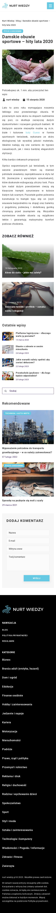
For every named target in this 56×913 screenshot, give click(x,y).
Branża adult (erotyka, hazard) (20, 668)
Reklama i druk (11, 776)
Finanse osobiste (12, 695)
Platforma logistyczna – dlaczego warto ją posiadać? (33, 334)
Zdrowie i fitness (12, 856)
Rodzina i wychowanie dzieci (19, 794)
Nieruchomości (11, 740)
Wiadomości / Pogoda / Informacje (23, 847)
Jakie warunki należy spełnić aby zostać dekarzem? (33, 361)
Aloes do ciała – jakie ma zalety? (23, 272)
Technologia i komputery (17, 838)
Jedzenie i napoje (13, 713)
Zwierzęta (8, 865)
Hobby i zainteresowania (17, 704)
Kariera (6, 722)
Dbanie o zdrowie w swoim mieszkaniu (29, 348)
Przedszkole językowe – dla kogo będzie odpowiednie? (33, 374)
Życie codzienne (13, 31)
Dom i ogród (9, 677)
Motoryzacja (9, 731)
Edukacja (7, 686)
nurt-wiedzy (12, 99)
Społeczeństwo (11, 803)
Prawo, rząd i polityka (15, 758)
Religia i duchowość (14, 785)
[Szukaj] (5, 391)
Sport (5, 812)
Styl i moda (9, 821)
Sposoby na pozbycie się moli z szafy (22, 500)
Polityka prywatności (15, 635)
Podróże (7, 749)
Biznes (6, 659)
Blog (5, 630)
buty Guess (33, 132)
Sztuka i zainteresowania (17, 830)
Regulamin (8, 641)
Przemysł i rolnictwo (14, 767)
